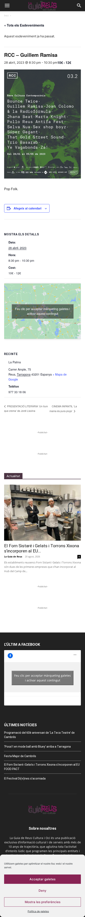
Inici (6, 15)
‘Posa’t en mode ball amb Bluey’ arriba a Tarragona (37, 746)
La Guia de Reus (13, 556)
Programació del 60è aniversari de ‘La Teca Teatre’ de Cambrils (39, 735)
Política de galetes (38, 911)
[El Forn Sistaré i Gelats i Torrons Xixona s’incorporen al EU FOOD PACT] (42, 513)
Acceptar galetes (42, 879)
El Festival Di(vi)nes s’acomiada (25, 778)
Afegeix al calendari (27, 208)
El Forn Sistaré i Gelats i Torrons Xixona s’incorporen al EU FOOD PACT (42, 767)
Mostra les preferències (42, 902)
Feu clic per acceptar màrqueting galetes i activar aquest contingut (42, 311)
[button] (7, 5)
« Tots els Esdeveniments (24, 25)
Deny (42, 891)
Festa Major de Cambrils (20, 756)
